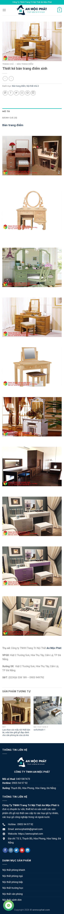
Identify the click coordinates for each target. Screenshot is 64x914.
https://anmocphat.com (30, 833)
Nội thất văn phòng (12, 893)
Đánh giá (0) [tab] (9, 118)
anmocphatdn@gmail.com (29, 829)
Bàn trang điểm (25, 64)
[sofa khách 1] (48, 710)
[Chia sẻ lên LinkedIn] (33, 92)
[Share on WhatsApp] (5, 92)
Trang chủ (8, 64)
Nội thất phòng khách (13, 870)
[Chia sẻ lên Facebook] (10, 92)
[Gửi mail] (22, 92)
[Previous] (2, 719)
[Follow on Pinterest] (22, 850)
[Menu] (4, 10)
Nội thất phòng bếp (12, 882)
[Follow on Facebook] (5, 850)
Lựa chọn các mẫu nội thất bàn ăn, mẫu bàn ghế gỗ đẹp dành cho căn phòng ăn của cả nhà (16, 732)
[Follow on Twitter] (16, 850)
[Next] (61, 719)
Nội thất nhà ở (33, 86)
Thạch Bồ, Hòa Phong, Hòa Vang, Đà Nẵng (33, 788)
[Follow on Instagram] (10, 850)
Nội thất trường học (12, 887)
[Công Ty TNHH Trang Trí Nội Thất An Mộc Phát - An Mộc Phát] (32, 10)
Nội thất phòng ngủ (12, 876)
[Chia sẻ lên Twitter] (16, 92)
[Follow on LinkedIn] (27, 850)
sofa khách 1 (39, 729)
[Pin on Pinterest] (27, 92)
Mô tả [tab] (6, 111)
